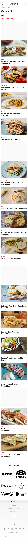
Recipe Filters (7, 18)
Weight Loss (14, 512)
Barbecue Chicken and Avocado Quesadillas (13, 62)
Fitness (14, 515)
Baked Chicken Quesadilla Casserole (11, 114)
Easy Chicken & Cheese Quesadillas (10, 333)
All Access (14, 521)
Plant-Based (4, 180)
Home (2, 7)
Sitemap (22, 537)
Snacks (3, 381)
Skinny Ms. (14, 4)
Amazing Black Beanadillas (11, 139)
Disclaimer (17, 537)
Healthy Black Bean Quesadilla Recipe (12, 88)
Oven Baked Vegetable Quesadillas (14, 208)
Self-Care (14, 518)
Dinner (2, 59)
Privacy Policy (6, 537)
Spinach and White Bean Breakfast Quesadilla (14, 233)
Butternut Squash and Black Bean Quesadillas (13, 307)
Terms (12, 537)
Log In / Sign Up (14, 532)
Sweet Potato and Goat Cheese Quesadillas (12, 456)
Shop (14, 524)
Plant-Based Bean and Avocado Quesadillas (12, 183)
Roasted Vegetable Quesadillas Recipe (12, 359)
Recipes (3, 111)
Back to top (15, 501)
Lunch (2, 206)
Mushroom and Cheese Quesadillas (9, 430)
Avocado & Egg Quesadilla (11, 259)
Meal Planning (14, 509)
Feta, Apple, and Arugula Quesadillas (10, 385)
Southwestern (4, 85)
